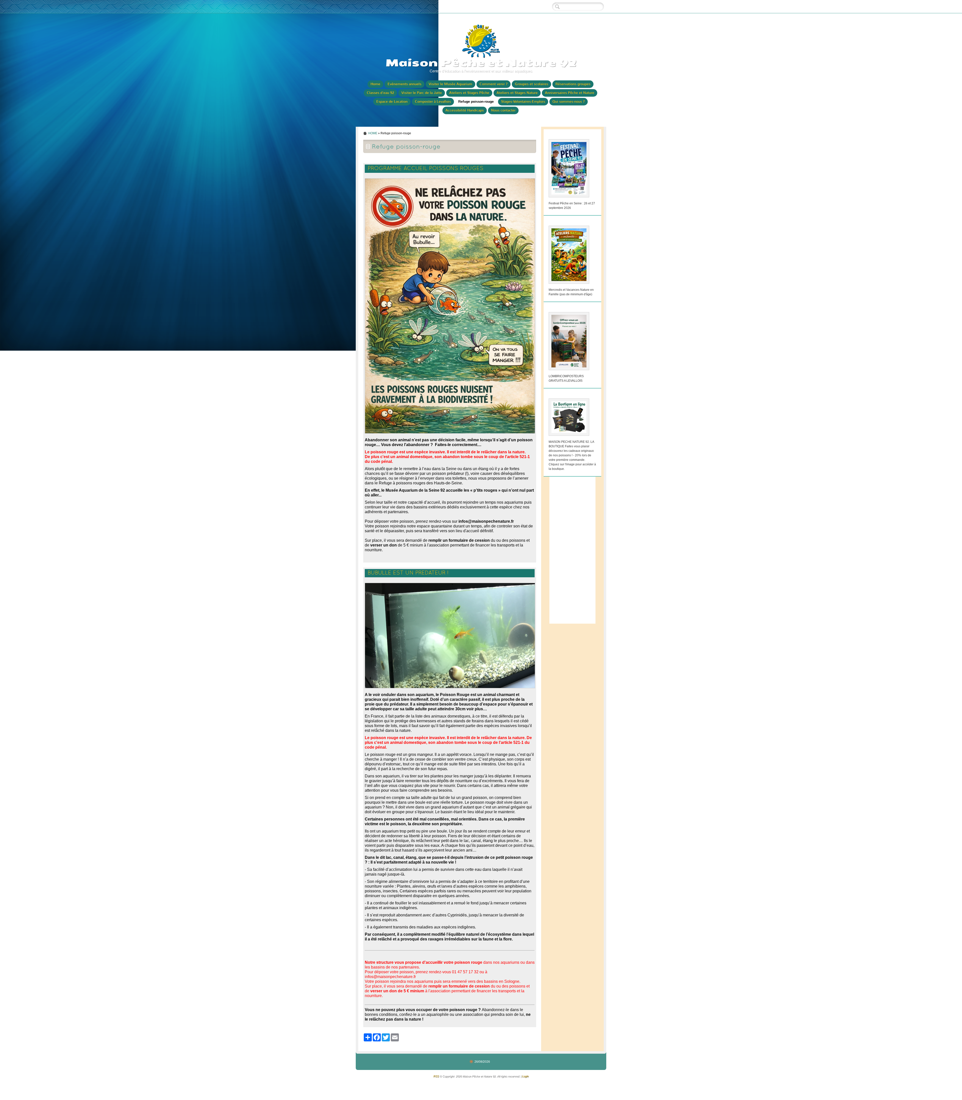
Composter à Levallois (433, 101)
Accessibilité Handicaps (464, 110)
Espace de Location (392, 101)
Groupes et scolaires (531, 84)
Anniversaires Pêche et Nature (569, 92)
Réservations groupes (572, 84)
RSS (436, 1076)
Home (375, 84)
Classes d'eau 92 (380, 92)
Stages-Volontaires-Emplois (523, 101)
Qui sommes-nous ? (568, 101)
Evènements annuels (404, 84)
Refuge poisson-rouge (476, 101)
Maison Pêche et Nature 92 (481, 63)
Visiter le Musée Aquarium (450, 84)
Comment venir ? (493, 84)
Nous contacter (503, 110)
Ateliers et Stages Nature (517, 92)
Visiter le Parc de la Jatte (421, 92)
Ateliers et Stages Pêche (469, 92)
